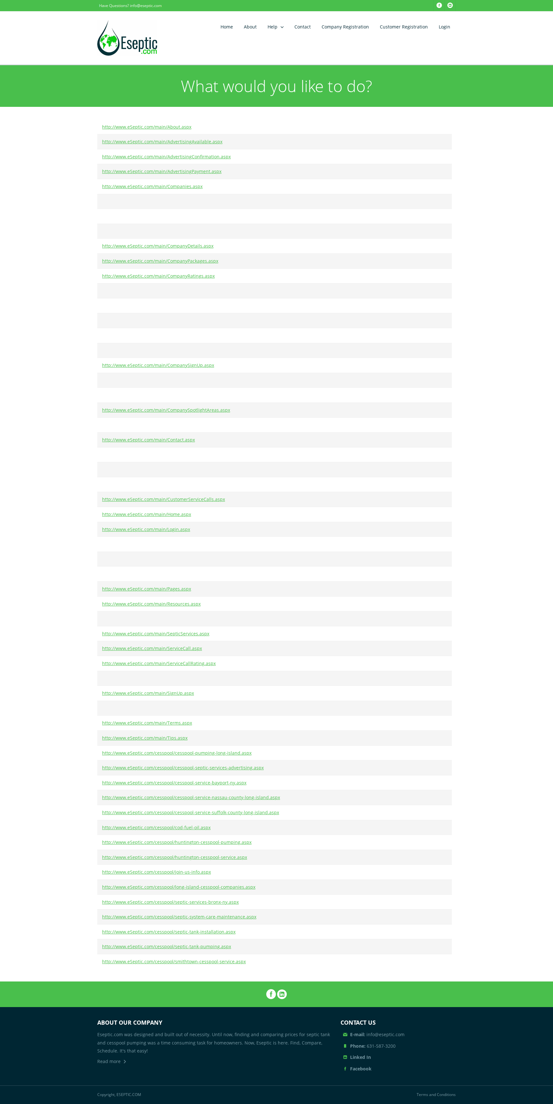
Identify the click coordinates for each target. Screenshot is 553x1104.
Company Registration (345, 27)
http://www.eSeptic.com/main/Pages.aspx (146, 589)
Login (444, 27)
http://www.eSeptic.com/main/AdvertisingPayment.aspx (161, 171)
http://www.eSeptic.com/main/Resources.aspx (151, 604)
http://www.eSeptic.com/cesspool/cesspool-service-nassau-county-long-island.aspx (191, 797)
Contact (302, 27)
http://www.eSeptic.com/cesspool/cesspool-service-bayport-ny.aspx (174, 783)
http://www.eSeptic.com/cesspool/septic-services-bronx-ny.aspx (170, 902)
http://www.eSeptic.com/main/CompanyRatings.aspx (158, 276)
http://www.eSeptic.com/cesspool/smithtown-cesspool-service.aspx (174, 961)
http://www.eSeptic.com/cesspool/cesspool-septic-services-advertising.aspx (183, 768)
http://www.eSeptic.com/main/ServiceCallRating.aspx (159, 663)
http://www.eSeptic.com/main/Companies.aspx (152, 186)
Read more (109, 1061)
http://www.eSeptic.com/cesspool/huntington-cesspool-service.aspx (174, 857)
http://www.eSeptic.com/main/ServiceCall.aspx (152, 648)
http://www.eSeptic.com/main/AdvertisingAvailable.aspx (162, 142)
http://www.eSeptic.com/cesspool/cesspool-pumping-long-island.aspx (177, 753)
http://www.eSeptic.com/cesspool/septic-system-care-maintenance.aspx (179, 917)
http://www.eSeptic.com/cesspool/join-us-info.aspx (156, 872)
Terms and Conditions (436, 1094)
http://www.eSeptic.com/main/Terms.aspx (147, 723)
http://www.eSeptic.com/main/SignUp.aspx (148, 693)
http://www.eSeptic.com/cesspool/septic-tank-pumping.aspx (166, 946)
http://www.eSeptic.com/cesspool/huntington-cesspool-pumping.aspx (177, 842)
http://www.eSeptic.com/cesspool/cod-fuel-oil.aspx (156, 827)
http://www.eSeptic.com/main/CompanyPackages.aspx (160, 261)
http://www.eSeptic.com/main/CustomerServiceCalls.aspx (163, 499)
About (250, 27)
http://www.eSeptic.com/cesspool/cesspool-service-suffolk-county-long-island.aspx (190, 812)
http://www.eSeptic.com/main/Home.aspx (146, 514)
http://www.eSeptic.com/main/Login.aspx (146, 529)
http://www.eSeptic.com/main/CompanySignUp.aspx (158, 365)
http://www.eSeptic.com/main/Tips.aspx (145, 738)
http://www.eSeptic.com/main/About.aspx (146, 127)
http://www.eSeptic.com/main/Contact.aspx (148, 440)
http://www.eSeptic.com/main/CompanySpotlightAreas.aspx (166, 410)
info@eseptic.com (377, 1034)
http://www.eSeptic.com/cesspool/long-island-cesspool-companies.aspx (178, 887)
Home (226, 27)
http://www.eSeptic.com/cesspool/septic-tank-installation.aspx (169, 932)
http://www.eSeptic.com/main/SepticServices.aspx (155, 634)
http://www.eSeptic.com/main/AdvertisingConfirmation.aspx (166, 157)
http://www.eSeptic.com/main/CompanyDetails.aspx (157, 246)
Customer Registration (404, 27)
